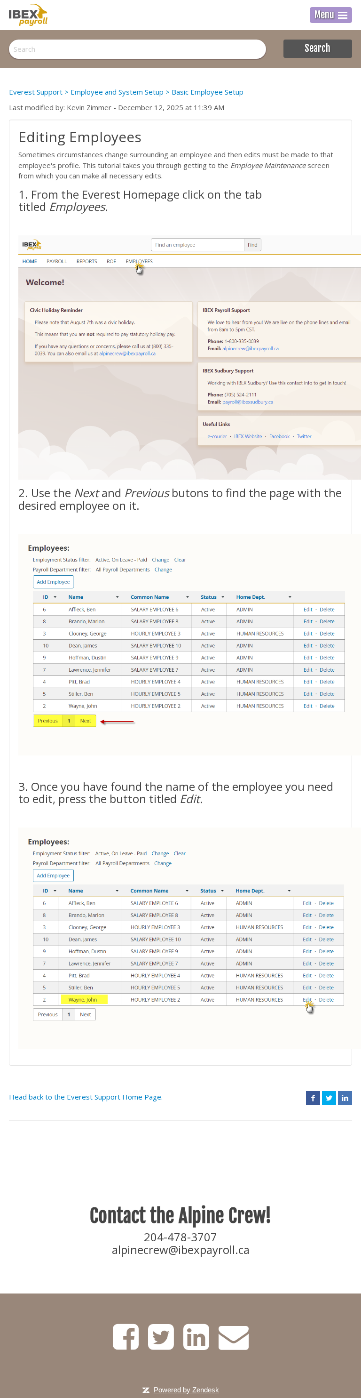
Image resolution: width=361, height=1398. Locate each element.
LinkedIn (345, 1098)
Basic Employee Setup (207, 91)
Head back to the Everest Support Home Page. (86, 1096)
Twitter (329, 1098)
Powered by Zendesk (186, 1390)
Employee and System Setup (117, 91)
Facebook (313, 1098)
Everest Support (36, 91)
